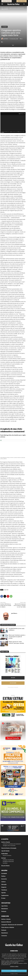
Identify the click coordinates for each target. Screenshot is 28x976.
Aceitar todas (14, 970)
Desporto (3, 887)
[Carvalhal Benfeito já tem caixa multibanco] (4, 630)
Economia (4, 879)
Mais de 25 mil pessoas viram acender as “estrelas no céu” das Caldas (20, 605)
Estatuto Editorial (6, 922)
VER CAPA (13, 677)
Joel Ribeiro (6, 38)
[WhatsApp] (11, 596)
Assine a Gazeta (5, 842)
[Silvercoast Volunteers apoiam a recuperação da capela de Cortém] (4, 637)
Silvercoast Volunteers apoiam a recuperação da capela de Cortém (17, 636)
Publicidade (4, 853)
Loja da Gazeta (5, 851)
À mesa (3, 898)
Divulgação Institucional (8, 861)
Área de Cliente (5, 865)
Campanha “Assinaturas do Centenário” (12, 844)
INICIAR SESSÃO (13, 683)
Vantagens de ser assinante (9, 845)
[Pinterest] (8, 596)
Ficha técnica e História (7, 927)
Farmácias (5, 863)
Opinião (3, 892)
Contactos (4, 935)
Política (3, 876)
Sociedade (6, 8)
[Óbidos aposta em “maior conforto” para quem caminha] (4, 643)
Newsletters (4, 908)
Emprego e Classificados (8, 859)
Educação (4, 884)
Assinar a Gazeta (5, 919)
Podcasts (3, 911)
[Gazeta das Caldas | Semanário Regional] (13, 4)
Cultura (3, 881)
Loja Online (4, 906)
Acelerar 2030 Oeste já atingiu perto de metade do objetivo (5, 605)
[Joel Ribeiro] (2, 39)
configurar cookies (14, 966)
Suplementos (4, 895)
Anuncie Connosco (7, 855)
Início (2, 8)
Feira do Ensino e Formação (8, 848)
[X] (4, 596)
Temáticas (4, 890)
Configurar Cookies (14, 973)
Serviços (3, 858)
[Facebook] (1, 596)
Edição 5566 (6, 589)
